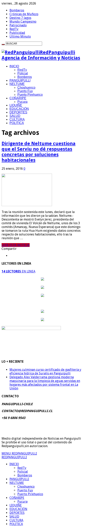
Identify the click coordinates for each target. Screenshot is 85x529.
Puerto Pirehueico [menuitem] (30, 494)
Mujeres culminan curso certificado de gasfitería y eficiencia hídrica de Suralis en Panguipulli (45, 371)
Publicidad (17, 33)
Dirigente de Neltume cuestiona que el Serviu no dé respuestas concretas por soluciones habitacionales (39, 152)
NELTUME (17, 84)
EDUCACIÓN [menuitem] (18, 509)
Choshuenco (26, 87)
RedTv (13, 29)
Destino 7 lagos (20, 18)
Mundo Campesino (22, 21)
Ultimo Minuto (20, 36)
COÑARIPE (17, 98)
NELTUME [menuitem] (16, 483)
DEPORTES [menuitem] (17, 513)
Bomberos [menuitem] (24, 475)
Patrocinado (18, 25)
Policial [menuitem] (22, 471)
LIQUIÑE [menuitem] (15, 505)
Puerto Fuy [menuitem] (25, 490)
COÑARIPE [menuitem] (16, 498)
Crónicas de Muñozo (23, 14)
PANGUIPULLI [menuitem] (19, 479)
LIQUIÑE (15, 105)
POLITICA (16, 123)
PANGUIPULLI (19, 80)
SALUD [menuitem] (14, 516)
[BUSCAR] (3, 44)
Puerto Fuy (25, 91)
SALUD (14, 116)
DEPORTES (18, 112)
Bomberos (16, 10)
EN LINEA (18, 271)
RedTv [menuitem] (21, 468)
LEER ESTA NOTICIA (16, 245)
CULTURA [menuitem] (16, 520)
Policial (22, 73)
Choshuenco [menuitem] (26, 486)
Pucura (22, 101)
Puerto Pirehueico (30, 94)
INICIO (14, 66)
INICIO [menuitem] (14, 464)
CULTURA (17, 119)
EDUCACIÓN (19, 108)
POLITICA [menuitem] (16, 524)
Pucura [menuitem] (22, 501)
